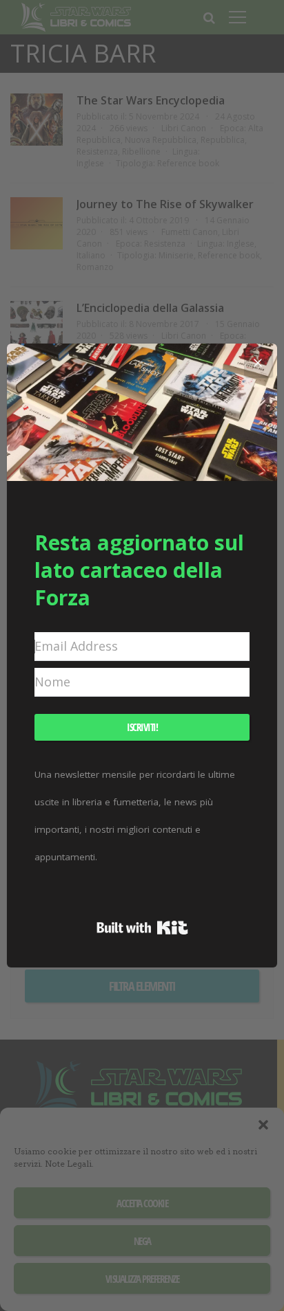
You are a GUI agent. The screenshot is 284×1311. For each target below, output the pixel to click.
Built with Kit (142, 927)
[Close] (258, 363)
